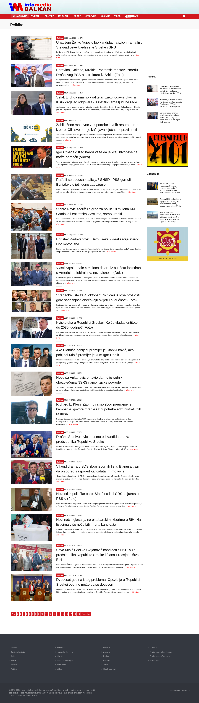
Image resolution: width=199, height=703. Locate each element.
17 (71, 614)
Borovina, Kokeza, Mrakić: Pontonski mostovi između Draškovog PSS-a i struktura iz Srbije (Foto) (171, 103)
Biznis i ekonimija (18, 652)
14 (58, 614)
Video (59, 669)
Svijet (13, 656)
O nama (153, 648)
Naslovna (15, 648)
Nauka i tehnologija (65, 660)
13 (54, 614)
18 (75, 614)
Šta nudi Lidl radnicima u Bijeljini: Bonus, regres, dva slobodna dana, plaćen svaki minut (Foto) (170, 202)
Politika (14, 669)
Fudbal (106, 656)
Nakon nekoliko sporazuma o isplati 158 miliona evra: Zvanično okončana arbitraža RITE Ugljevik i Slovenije (170, 217)
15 (62, 614)
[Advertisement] (167, 50)
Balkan (13, 660)
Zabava (106, 652)
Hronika (14, 665)
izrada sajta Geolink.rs (180, 690)
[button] (36, 16)
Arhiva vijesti (155, 660)
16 (67, 614)
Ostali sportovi (109, 669)
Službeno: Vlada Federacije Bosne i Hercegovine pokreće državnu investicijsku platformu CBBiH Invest (170, 188)
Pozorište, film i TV (65, 652)
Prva (13, 614)
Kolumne (61, 648)
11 (46, 614)
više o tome (76, 85)
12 (50, 614)
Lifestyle (106, 648)
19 (79, 614)
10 (42, 614)
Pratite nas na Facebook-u (161, 652)
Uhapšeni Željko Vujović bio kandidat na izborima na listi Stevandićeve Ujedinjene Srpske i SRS (170, 89)
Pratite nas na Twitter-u (160, 656)
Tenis (105, 665)
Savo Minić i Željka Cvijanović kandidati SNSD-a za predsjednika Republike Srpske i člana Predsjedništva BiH (97, 555)
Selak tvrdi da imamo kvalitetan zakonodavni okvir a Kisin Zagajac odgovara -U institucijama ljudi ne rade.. (171, 117)
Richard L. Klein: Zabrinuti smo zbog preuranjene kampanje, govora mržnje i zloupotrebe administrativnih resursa (98, 409)
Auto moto (61, 665)
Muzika (60, 656)
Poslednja (86, 614)
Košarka (106, 660)
